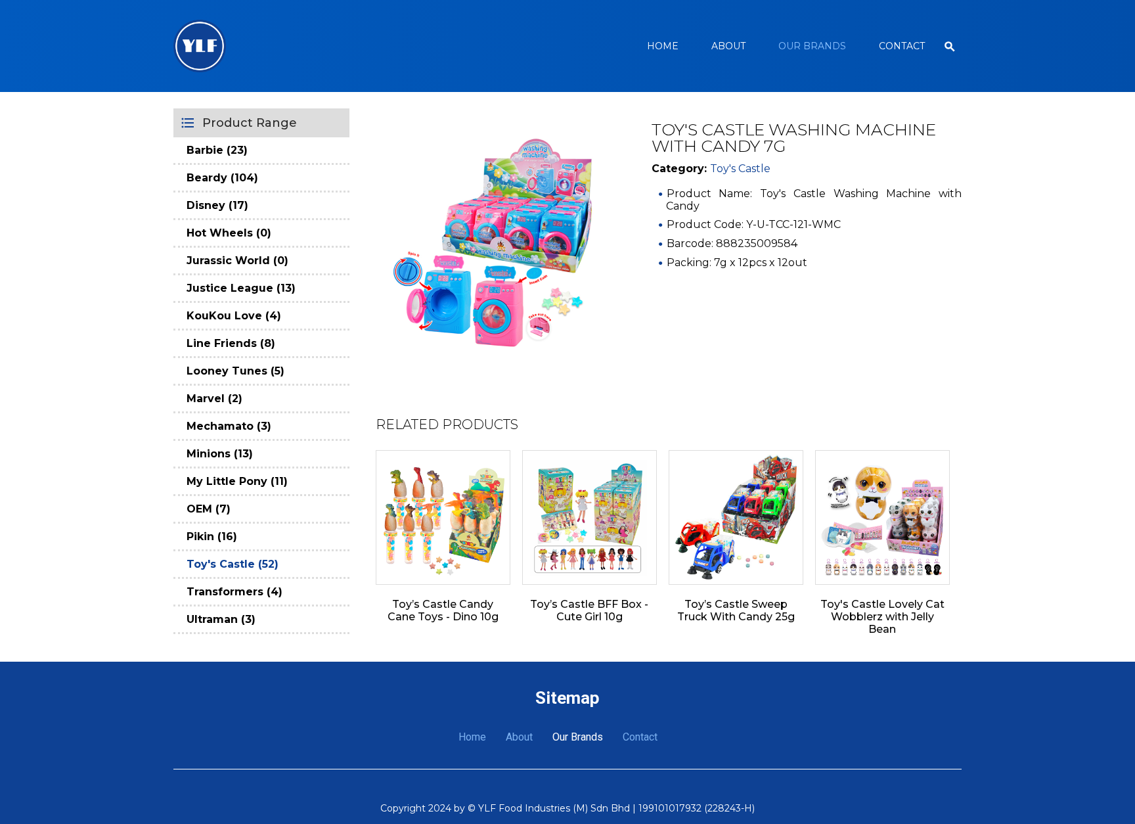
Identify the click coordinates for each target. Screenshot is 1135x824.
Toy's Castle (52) (232, 564)
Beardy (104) (222, 178)
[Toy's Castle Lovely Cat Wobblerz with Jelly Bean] (882, 517)
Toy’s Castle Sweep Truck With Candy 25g (736, 610)
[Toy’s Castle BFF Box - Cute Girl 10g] (589, 517)
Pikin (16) (212, 536)
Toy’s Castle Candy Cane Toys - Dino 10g (443, 610)
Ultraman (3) (221, 619)
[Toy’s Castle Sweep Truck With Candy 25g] (736, 517)
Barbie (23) (217, 150)
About (728, 46)
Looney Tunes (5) (235, 371)
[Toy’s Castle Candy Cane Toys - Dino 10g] (443, 517)
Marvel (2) (214, 398)
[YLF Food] (199, 46)
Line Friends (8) (231, 343)
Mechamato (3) (229, 426)
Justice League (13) (241, 288)
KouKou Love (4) (234, 315)
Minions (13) (220, 453)
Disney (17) (217, 205)
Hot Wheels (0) (229, 233)
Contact (902, 46)
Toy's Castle (740, 168)
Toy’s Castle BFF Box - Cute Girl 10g (589, 610)
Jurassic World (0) (237, 260)
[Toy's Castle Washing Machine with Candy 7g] (497, 243)
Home (663, 46)
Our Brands (812, 46)
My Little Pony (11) (237, 481)
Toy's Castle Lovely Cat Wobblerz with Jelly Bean (882, 616)
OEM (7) (209, 509)
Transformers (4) (234, 591)
